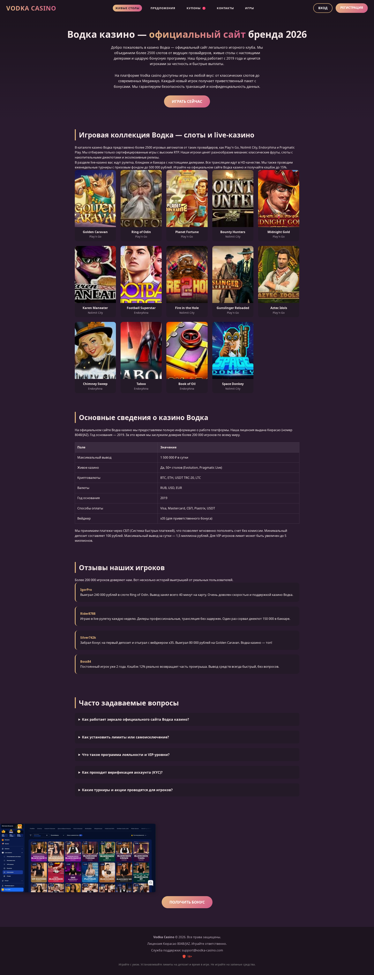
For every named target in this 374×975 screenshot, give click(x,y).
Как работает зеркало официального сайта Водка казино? (135, 719)
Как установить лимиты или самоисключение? (125, 737)
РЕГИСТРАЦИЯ (351, 7)
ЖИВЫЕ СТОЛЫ (127, 8)
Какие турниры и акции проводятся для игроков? (127, 789)
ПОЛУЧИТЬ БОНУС (187, 902)
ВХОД (322, 8)
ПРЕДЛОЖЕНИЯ (163, 8)
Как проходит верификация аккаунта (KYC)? (122, 772)
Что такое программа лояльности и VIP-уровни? (125, 754)
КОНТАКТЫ (225, 8)
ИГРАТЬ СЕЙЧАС (187, 101)
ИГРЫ (249, 8)
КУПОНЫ (195, 8)
